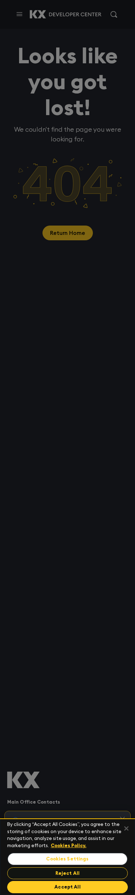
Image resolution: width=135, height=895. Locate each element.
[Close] (126, 828)
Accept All (67, 887)
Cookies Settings (67, 859)
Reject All (67, 873)
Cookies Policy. (68, 845)
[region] (67, 856)
